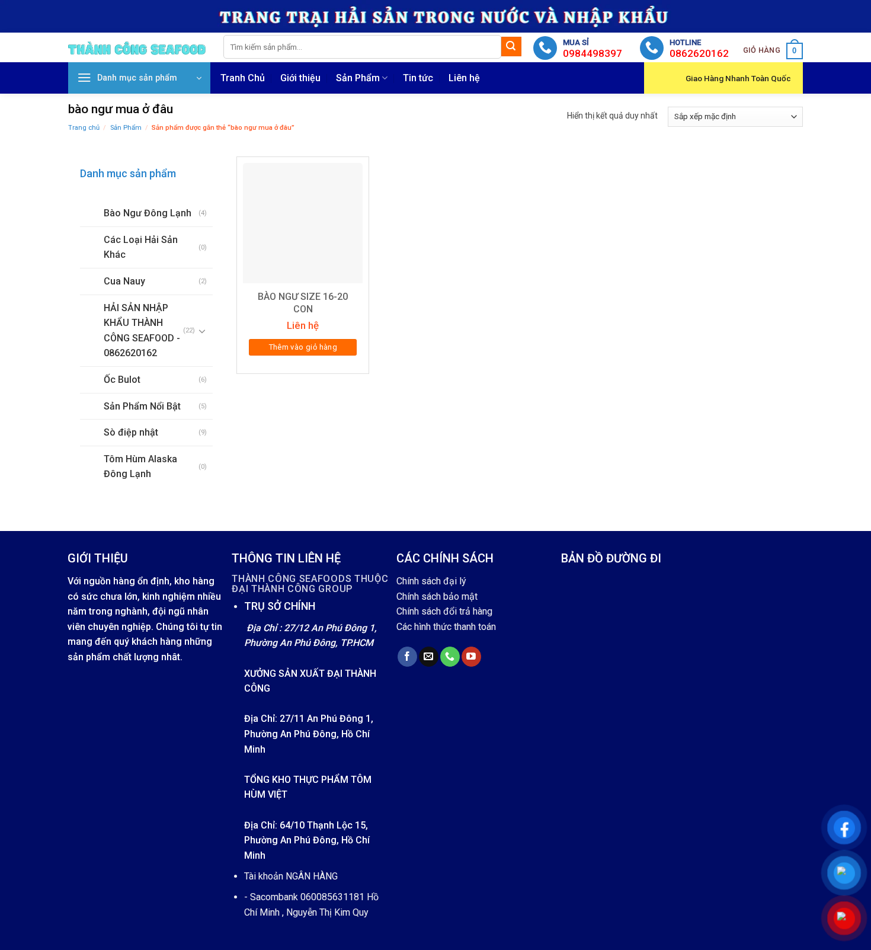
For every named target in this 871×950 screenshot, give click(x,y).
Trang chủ (84, 128)
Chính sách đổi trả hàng (444, 611)
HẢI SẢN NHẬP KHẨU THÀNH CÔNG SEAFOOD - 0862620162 (142, 330)
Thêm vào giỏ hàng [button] (303, 347)
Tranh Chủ (242, 78)
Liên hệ (464, 78)
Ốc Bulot (122, 379)
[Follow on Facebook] (407, 657)
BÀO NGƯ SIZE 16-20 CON (303, 303)
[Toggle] (202, 331)
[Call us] (450, 657)
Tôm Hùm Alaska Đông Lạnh (140, 466)
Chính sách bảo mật (437, 596)
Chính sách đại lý (431, 581)
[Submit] (511, 47)
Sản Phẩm (358, 78)
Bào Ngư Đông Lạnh (147, 213)
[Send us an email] (428, 657)
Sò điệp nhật (131, 432)
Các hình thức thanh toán (446, 626)
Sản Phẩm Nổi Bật (142, 406)
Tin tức (418, 78)
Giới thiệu (300, 78)
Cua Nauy (124, 281)
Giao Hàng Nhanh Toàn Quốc (738, 78)
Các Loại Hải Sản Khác (141, 247)
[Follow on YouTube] (471, 657)
